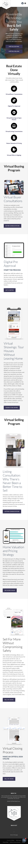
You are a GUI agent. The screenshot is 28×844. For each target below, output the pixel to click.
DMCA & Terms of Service (15, 842)
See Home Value (9, 590)
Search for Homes (12, 407)
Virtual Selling (14, 51)
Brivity (13, 840)
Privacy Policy (5, 842)
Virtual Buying (14, 46)
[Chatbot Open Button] (24, 840)
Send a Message (14, 834)
